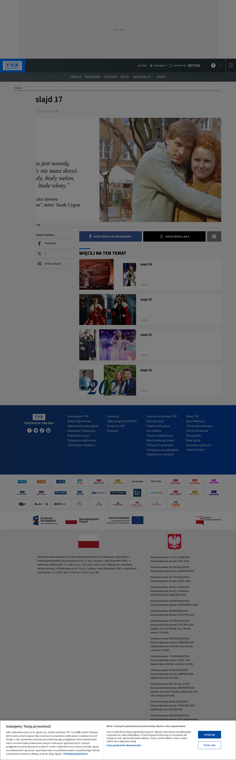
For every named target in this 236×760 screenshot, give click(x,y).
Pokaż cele (210, 745)
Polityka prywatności (75, 753)
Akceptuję (209, 734)
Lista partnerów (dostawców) (124, 745)
